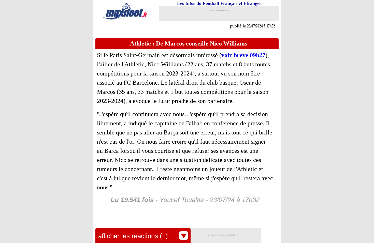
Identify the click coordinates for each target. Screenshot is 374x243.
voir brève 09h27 (243, 55)
